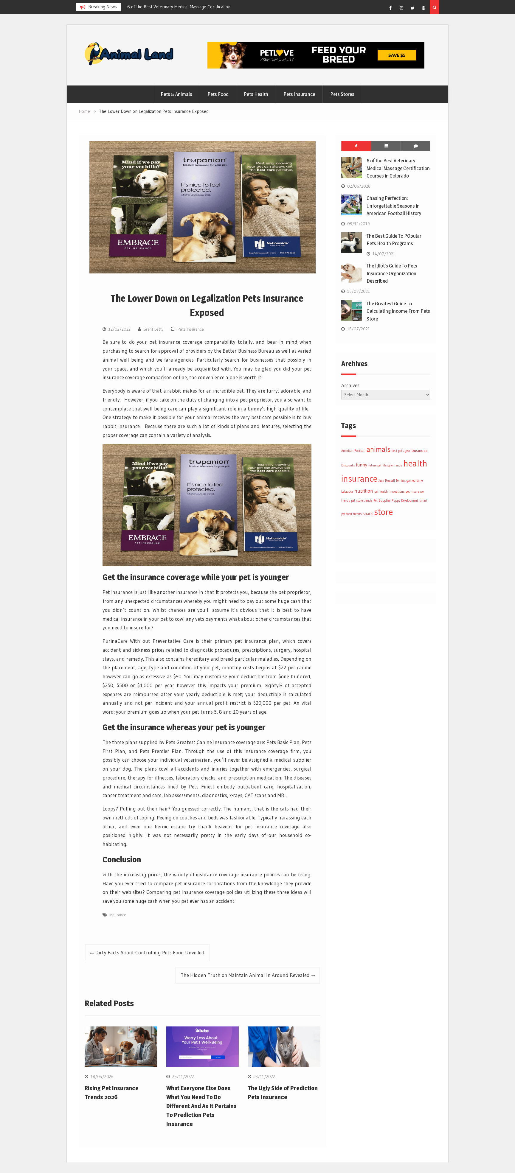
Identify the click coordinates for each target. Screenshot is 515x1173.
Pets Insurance (299, 94)
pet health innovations (389, 492)
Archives (350, 385)
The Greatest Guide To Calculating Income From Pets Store (398, 311)
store (383, 511)
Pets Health (256, 94)
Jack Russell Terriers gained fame (401, 481)
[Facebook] (390, 8)
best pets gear (401, 451)
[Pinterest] (423, 8)
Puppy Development (405, 501)
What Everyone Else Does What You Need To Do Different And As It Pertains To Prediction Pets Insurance (201, 1106)
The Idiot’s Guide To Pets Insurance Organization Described (392, 273)
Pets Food (218, 94)
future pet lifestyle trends (385, 465)
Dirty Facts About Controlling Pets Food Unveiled (149, 952)
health (415, 463)
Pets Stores (342, 94)
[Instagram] (401, 8)
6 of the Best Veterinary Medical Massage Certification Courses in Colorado (398, 168)
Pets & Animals (176, 94)
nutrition (363, 491)
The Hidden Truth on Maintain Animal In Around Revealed (245, 975)
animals (378, 449)
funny (361, 465)
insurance (117, 914)
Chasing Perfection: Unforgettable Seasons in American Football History (394, 205)
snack (368, 513)
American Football (353, 451)
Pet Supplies (381, 501)
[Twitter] (412, 8)
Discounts (348, 465)
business (420, 450)
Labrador (347, 492)
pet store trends (361, 501)
